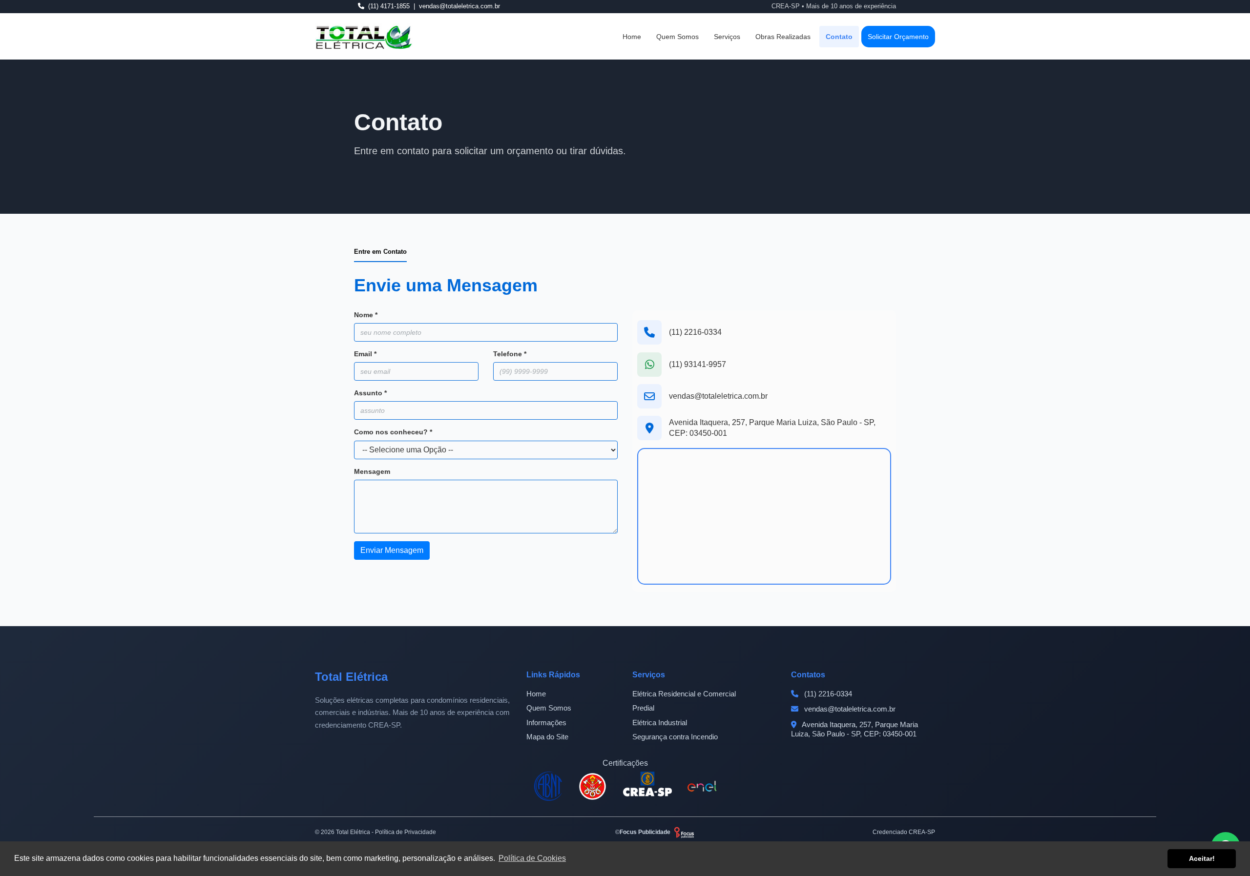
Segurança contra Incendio (675, 737)
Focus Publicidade (645, 832)
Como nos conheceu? (393, 432)
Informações (546, 722)
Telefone (509, 354)
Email (365, 354)
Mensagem (372, 471)
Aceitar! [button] (1202, 858)
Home (632, 36)
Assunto (370, 393)
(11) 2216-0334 (695, 332)
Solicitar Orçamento (898, 36)
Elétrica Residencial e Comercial (684, 694)
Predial (643, 708)
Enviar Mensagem (391, 550)
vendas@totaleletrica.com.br (718, 396)
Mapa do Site (547, 737)
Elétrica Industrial (659, 722)
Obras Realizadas (783, 36)
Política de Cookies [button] (532, 858)
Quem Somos (677, 36)
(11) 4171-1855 (389, 6)
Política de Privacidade (405, 832)
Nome (365, 315)
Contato (839, 36)
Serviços (727, 36)
